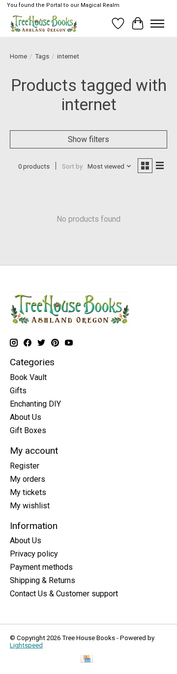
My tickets (28, 492)
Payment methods (41, 567)
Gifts (18, 390)
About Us (25, 417)
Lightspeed (26, 645)
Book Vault (28, 377)
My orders (27, 479)
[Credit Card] (87, 659)
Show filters (88, 139)
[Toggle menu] (157, 23)
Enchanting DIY (35, 404)
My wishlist (30, 505)
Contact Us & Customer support (64, 593)
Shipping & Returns (42, 580)
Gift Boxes (28, 430)
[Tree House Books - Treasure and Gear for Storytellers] (44, 23)
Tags (42, 56)
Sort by (72, 166)
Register (24, 465)
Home (18, 56)
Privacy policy (34, 553)
